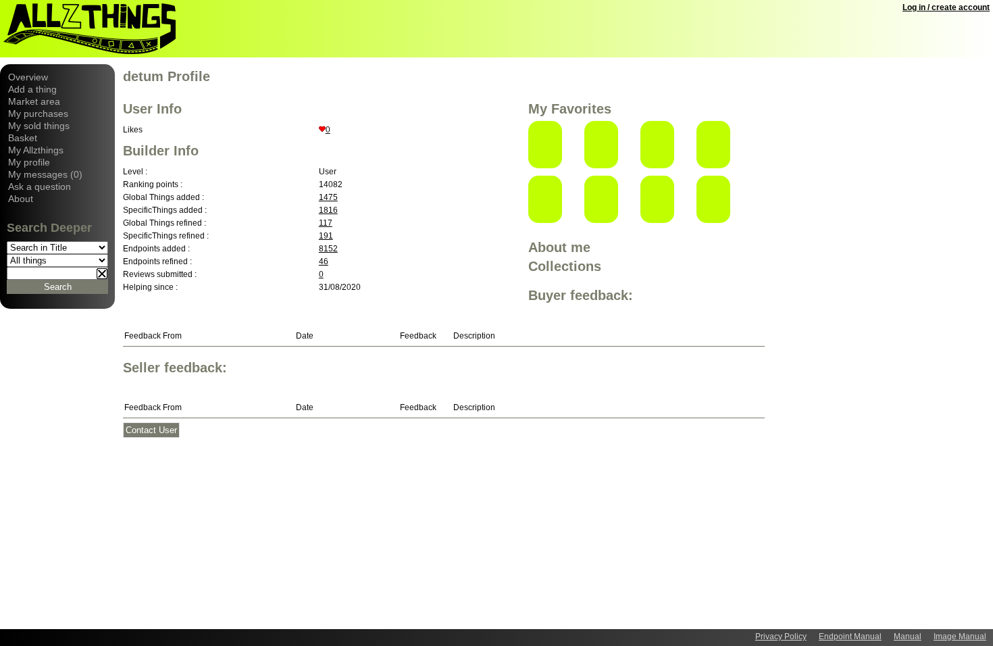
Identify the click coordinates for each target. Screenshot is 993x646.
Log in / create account (946, 7)
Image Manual (960, 636)
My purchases (38, 113)
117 (325, 223)
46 (323, 261)
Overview (28, 77)
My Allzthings (35, 150)
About (20, 198)
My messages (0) (45, 174)
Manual (907, 636)
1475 (328, 197)
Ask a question (39, 186)
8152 (328, 248)
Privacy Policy (781, 636)
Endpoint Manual (850, 636)
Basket (22, 137)
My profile (29, 162)
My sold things (39, 125)
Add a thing (32, 89)
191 (326, 236)
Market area (34, 101)
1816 (328, 210)
